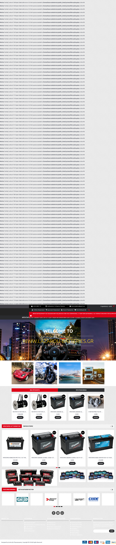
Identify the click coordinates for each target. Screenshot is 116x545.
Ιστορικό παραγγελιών (55, 526)
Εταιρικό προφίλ (30, 522)
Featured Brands (9, 489)
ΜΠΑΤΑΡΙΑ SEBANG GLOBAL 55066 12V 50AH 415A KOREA (77, 412)
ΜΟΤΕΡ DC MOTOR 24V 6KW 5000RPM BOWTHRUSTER (39, 412)
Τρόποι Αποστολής (77, 524)
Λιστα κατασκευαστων (26, 489)
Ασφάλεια (74, 528)
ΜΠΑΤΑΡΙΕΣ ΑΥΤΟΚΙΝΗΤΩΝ (11, 426)
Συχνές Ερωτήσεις (77, 522)
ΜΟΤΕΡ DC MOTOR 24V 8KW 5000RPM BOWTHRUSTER (20, 412)
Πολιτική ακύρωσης (77, 534)
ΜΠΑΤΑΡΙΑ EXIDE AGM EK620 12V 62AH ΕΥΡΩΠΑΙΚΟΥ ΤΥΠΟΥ (72, 457)
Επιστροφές (52, 524)
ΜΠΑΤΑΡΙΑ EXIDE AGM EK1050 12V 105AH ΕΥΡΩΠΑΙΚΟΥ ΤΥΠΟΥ (15, 457)
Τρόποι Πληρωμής (77, 526)
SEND (111, 531)
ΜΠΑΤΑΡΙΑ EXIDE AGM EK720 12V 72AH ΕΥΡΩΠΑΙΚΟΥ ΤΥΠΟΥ (101, 457)
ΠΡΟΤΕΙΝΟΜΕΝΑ (81, 390)
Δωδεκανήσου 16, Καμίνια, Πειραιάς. (35, 524)
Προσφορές (29, 528)
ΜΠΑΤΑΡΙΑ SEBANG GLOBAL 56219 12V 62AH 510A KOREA (58, 412)
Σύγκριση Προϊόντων (54, 528)
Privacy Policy (75, 530)
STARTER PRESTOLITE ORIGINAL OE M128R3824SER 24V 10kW (96, 412)
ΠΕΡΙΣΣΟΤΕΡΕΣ (28, 426)
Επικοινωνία (52, 522)
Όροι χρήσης (75, 532)
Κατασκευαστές (30, 530)
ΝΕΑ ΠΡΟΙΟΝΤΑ (35, 390)
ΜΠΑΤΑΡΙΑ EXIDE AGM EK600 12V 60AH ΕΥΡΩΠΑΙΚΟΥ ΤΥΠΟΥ (44, 457)
